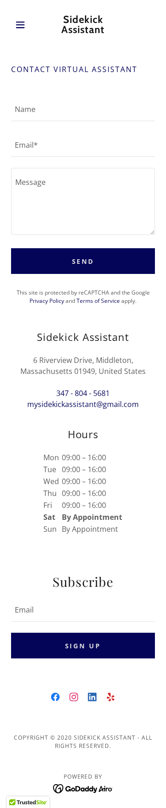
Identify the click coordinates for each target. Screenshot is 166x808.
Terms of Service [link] (98, 301)
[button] (22, 25)
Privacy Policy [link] (47, 301)
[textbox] (83, 108)
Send (83, 261)
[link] (83, 25)
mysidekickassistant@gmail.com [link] (83, 404)
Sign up (83, 645)
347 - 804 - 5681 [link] (83, 393)
